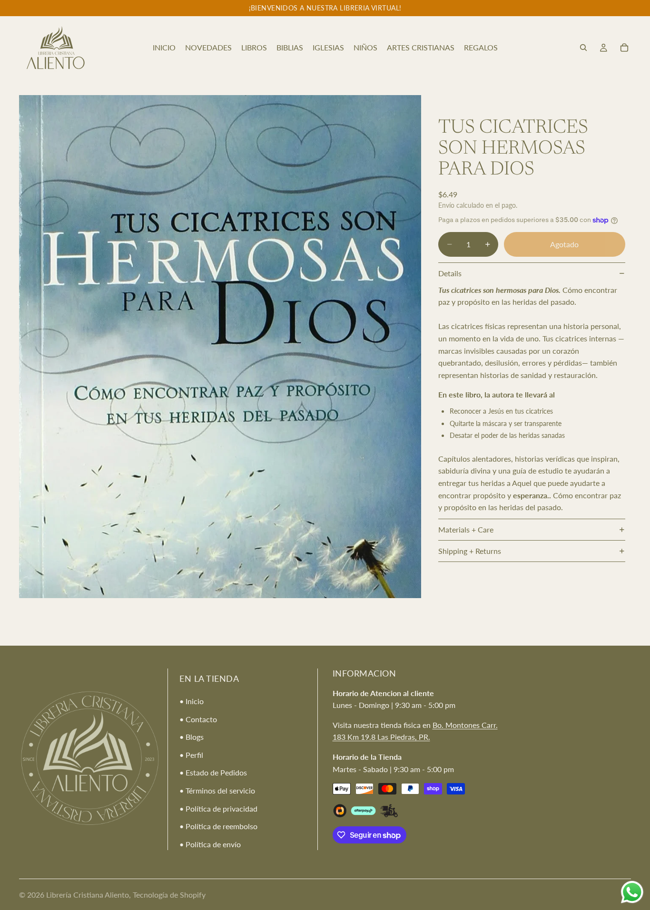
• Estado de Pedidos (213, 772)
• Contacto (198, 718)
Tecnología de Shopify (169, 894)
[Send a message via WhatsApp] (632, 892)
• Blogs (191, 736)
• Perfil (191, 754)
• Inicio (191, 700)
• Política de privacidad (218, 808)
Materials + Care (465, 529)
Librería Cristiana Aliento (87, 894)
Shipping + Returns (469, 550)
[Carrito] (624, 47)
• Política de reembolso (218, 826)
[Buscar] (583, 47)
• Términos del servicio (217, 789)
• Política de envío (210, 843)
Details (450, 273)
